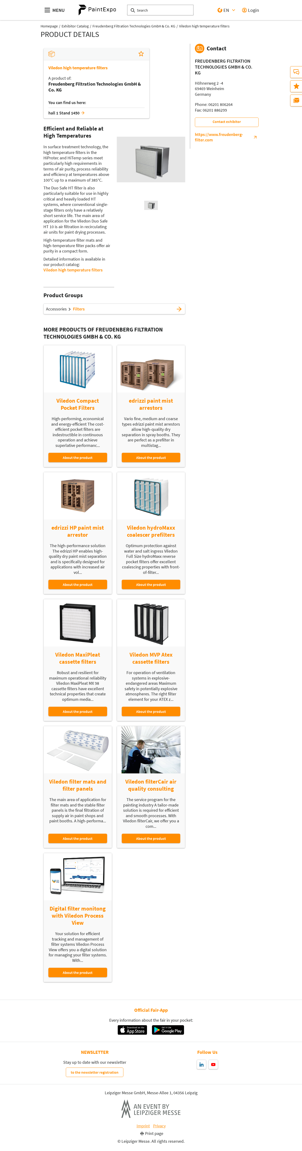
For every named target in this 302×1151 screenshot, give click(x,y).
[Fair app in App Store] (132, 1030)
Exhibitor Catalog (75, 26)
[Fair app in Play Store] (168, 1030)
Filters (79, 309)
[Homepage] (97, 10)
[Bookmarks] (296, 86)
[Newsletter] (296, 100)
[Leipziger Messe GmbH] (151, 1109)
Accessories (56, 309)
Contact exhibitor (227, 121)
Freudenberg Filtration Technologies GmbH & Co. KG (133, 26)
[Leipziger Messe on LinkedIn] (201, 1064)
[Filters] (179, 309)
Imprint (143, 1126)
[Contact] (296, 72)
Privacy (159, 1126)
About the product (77, 457)
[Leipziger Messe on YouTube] (213, 1064)
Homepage (49, 26)
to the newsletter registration (94, 1072)
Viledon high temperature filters (204, 26)
